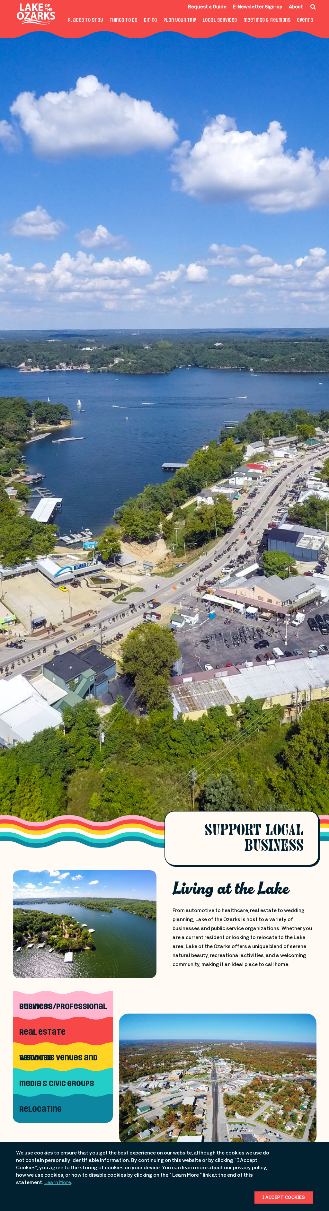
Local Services (220, 20)
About (296, 7)
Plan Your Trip (180, 20)
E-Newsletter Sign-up (257, 7)
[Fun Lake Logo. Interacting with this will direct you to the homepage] (36, 14)
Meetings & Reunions (267, 20)
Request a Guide (207, 7)
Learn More (57, 1182)
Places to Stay (85, 20)
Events (305, 20)
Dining (150, 20)
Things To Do (124, 20)
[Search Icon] (313, 7)
